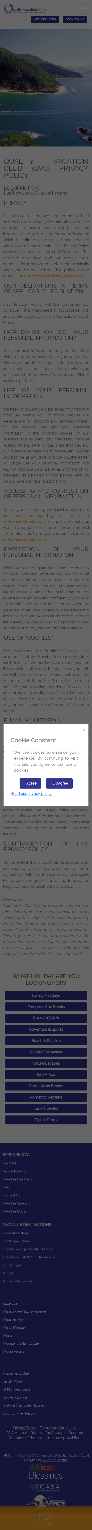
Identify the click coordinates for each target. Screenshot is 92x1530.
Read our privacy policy (31, 793)
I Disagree (59, 783)
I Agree (30, 783)
